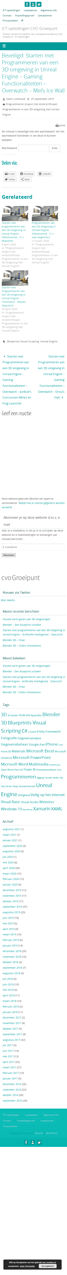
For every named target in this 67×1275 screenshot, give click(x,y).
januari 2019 (10, 936)
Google (34, 736)
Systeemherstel (27, 777)
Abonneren (8, 546)
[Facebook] (27, 4)
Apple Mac (36, 706)
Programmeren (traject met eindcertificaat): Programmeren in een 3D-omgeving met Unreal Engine (31, 109)
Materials (19, 742)
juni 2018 (8, 975)
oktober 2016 (10, 1086)
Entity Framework (49, 723)
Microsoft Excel (40, 742)
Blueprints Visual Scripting (23, 341)
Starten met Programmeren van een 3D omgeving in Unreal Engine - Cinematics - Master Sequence (14, 296)
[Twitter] (38, 4)
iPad (42, 735)
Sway (15, 777)
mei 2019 (8, 914)
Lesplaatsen (30, 10)
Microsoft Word (14, 755)
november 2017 (12, 1014)
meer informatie (27, 1266)
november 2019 (12, 887)
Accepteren (48, 1266)
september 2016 (12, 1091)
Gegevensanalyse (29, 729)
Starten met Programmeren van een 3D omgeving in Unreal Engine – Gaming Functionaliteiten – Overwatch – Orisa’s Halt (51, 373)
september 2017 (12, 1025)
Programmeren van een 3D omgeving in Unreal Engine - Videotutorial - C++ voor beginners (44, 230)
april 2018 (9, 986)
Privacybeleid (10, 20)
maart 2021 (9, 826)
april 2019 (9, 920)
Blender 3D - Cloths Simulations (22, 683)
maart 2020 (9, 864)
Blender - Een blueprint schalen (22, 662)
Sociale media (52, 768)
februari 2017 (11, 1064)
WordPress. (52, 1124)
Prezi (59, 761)
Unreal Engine (48, 341)
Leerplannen (45, 15)
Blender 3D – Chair (14, 631)
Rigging (40, 768)
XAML (56, 800)
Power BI (29, 761)
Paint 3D (18, 761)
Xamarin (41, 800)
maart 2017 (9, 1058)
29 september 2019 (42, 99)
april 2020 (9, 859)
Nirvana (38, 1124)
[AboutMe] (33, 4)
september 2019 (12, 898)
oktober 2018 (10, 953)
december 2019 (12, 881)
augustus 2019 (11, 903)
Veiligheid (24, 786)
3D (4, 706)
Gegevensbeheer (14, 735)
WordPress (28, 801)
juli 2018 (8, 970)
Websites (46, 793)
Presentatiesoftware (46, 761)
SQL (61, 768)
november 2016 (12, 1080)
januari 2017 (10, 1069)
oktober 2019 (10, 892)
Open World (7, 760)
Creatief (32, 723)
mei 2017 (8, 1047)
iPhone (51, 735)
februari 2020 (11, 870)
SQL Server (6, 777)
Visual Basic (10, 793)
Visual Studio (30, 793)
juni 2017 (8, 1042)
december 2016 (12, 1075)
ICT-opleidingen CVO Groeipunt (29, 28)
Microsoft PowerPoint (32, 748)
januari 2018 (10, 1003)
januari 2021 (10, 831)
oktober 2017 (10, 1020)
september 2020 (12, 837)
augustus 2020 (11, 842)
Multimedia (39, 755)
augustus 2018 (11, 964)
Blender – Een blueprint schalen (22, 616)
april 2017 (9, 1053)
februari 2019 (11, 931)
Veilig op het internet (48, 785)
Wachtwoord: (10, 148)
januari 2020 (10, 875)
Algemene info (49, 10)
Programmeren (18, 767)
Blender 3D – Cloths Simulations (22, 636)
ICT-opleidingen (11, 10)
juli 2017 (8, 1036)
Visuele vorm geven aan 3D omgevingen (26, 610)
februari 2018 (11, 997)
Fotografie (9, 729)
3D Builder (13, 706)
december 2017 (12, 1008)
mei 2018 (8, 981)
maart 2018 (9, 992)
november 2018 (12, 948)
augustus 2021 (11, 820)
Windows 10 (11, 800)
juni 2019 (8, 909)
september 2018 (12, 959)
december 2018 (12, 942)
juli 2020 (8, 848)
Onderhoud (54, 756)
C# (25, 722)
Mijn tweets (8, 591)
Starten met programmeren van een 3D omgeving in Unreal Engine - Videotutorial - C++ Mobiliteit (14, 232)
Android (24, 706)
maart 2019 (9, 925)
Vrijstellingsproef (24, 15)
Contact (7, 15)
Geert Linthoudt (15, 99)
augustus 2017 (11, 1031)
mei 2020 (8, 853)
